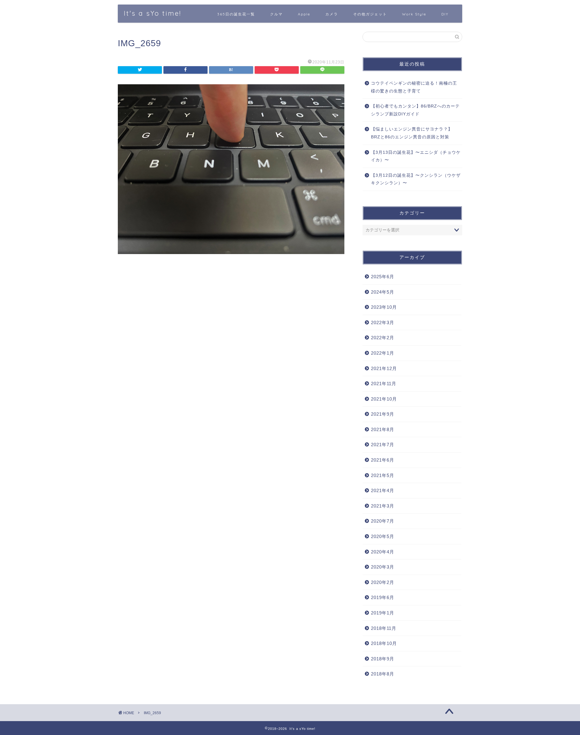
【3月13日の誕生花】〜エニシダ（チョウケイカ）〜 (416, 156)
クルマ (276, 14)
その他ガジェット (370, 14)
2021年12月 (384, 368)
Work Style (414, 14)
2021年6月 (382, 460)
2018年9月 (382, 658)
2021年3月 (382, 505)
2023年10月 (384, 307)
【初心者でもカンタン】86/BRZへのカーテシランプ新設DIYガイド (415, 110)
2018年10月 (384, 643)
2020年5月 (382, 536)
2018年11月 (383, 628)
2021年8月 (382, 429)
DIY (445, 14)
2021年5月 (382, 475)
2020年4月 (382, 551)
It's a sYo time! (152, 13)
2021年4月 (382, 490)
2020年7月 (382, 521)
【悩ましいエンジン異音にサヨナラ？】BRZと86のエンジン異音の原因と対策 (412, 133)
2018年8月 (382, 673)
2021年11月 (383, 383)
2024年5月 (382, 292)
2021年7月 (382, 444)
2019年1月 (382, 612)
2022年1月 (382, 353)
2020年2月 (382, 582)
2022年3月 (382, 322)
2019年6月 (382, 597)
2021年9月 (382, 414)
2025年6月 (382, 276)
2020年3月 (382, 566)
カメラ (331, 14)
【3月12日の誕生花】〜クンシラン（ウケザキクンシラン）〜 (416, 179)
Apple (304, 14)
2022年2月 (382, 337)
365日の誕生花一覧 (236, 14)
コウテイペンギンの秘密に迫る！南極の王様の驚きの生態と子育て (414, 87)
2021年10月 (384, 398)
